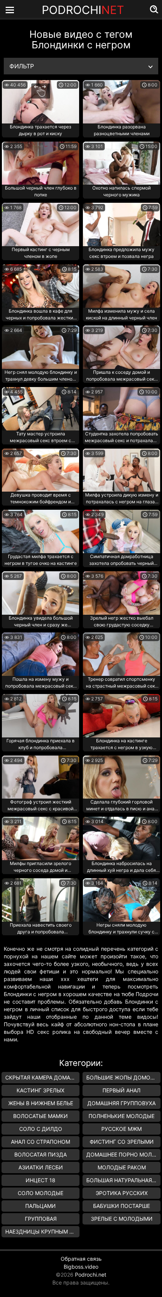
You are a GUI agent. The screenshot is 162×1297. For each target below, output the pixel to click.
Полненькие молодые (121, 1116)
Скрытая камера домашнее (42, 1077)
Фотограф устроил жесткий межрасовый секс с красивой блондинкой (40, 806)
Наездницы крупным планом (42, 1231)
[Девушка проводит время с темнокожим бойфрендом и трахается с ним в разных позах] (40, 470)
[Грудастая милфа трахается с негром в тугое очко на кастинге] (40, 531)
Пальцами (40, 1206)
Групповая (41, 1218)
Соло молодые (40, 1193)
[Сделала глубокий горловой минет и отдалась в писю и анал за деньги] (121, 777)
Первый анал (121, 1090)
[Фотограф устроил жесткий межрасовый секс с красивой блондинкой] (40, 777)
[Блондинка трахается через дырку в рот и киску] (40, 101)
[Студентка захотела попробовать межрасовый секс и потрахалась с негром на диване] (121, 408)
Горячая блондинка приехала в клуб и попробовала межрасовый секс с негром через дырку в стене (40, 744)
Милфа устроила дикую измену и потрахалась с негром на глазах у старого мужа (121, 499)
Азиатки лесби (40, 1167)
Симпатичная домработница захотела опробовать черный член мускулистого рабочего (121, 560)
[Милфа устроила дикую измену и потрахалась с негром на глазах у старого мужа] (121, 470)
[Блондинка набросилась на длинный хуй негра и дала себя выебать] (121, 838)
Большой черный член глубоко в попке (40, 191)
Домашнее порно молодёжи (123, 1154)
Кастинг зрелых (40, 1090)
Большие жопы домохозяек (123, 1077)
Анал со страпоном (40, 1141)
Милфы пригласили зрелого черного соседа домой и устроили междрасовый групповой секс (40, 867)
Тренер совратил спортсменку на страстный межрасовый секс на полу (121, 683)
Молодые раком (122, 1167)
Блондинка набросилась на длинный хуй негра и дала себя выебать (121, 867)
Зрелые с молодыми (122, 1218)
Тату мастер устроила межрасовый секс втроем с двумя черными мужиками (40, 437)
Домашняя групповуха (121, 1103)
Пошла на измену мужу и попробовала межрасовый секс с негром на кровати (40, 683)
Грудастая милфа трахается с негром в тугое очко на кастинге (41, 560)
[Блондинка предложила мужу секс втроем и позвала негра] (121, 224)
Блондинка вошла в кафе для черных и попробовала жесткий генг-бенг (41, 315)
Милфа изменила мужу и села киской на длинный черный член (121, 314)
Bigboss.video (81, 1266)
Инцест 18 (40, 1180)
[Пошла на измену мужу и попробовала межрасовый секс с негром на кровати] (40, 654)
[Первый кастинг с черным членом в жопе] (40, 224)
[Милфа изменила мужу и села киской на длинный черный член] (121, 286)
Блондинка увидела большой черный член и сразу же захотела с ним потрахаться (41, 622)
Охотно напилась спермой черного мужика (121, 191)
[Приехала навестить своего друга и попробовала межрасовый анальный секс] (40, 900)
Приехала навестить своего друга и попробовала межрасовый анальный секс (40, 929)
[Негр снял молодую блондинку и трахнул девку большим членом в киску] (40, 347)
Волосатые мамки (40, 1116)
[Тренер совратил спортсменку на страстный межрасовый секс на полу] (121, 654)
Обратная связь (81, 1258)
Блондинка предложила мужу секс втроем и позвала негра (121, 253)
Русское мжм (121, 1129)
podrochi (83, 10)
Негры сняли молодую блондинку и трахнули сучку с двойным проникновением (121, 929)
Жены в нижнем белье (40, 1103)
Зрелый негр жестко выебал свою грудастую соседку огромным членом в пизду (121, 622)
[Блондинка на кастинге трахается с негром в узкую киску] (121, 715)
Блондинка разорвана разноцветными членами (122, 130)
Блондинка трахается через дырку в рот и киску (40, 130)
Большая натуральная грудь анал (123, 1180)
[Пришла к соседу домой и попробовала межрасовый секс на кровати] (121, 347)
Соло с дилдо (40, 1129)
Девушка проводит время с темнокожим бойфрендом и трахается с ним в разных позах (40, 499)
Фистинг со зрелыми (122, 1141)
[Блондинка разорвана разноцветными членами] (121, 101)
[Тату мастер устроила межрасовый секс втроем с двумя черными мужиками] (40, 408)
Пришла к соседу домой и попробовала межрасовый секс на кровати (121, 376)
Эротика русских (122, 1193)
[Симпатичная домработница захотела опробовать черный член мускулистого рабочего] (121, 531)
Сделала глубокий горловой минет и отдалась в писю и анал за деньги (121, 806)
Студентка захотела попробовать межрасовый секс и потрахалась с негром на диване (121, 437)
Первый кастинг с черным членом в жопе (41, 253)
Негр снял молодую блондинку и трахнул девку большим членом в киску (41, 376)
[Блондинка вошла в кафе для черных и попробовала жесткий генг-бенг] (40, 286)
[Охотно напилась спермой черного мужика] (121, 163)
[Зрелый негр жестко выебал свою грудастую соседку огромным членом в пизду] (121, 593)
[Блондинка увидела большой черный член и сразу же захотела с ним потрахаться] (40, 593)
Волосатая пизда (40, 1154)
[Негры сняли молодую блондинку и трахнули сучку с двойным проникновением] (121, 900)
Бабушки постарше (121, 1206)
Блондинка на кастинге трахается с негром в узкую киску (121, 744)
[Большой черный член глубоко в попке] (40, 163)
